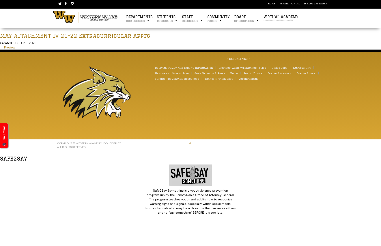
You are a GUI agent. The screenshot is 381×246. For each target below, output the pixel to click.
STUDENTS (166, 18)
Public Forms (252, 73)
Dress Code (280, 67)
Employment (302, 67)
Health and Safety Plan (172, 73)
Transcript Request (219, 78)
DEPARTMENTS (139, 18)
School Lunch (306, 73)
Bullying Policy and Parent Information (184, 67)
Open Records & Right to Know (216, 73)
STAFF (190, 18)
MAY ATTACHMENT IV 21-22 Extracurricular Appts (75, 36)
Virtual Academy (281, 18)
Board (244, 18)
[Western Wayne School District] (86, 17)
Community (218, 18)
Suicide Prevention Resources (177, 78)
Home (272, 3)
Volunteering (248, 78)
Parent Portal (290, 3)
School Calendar (315, 3)
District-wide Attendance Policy (242, 67)
